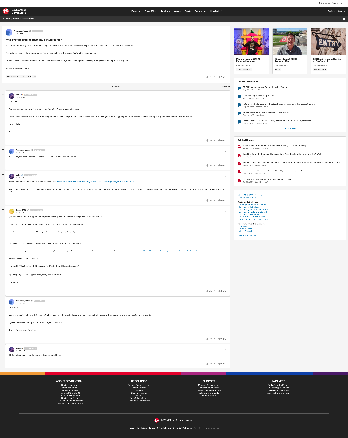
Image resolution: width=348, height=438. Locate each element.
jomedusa (260, 115)
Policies (144, 428)
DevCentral (6, 19)
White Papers (139, 387)
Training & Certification (139, 400)
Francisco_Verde (21, 31)
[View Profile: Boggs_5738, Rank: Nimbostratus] (11, 211)
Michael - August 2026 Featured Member (248, 60)
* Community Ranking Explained (252, 212)
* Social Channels (246, 228)
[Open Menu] (344, 19)
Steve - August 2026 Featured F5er (286, 60)
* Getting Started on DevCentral (252, 204)
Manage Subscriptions (208, 385)
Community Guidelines (70, 395)
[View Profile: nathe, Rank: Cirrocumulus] (11, 96)
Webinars (139, 395)
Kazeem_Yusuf (262, 107)
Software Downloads (209, 393)
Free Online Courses (139, 398)
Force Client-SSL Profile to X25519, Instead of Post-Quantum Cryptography (277, 121)
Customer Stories (139, 393)
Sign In (341, 11)
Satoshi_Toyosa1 (261, 148)
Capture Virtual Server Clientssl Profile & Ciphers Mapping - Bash (272, 171)
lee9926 (259, 90)
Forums (16, 19)
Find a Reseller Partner (278, 385)
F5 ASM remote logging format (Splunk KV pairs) (265, 87)
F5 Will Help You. (252, 195)
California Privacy (164, 428)
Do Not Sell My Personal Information (187, 428)
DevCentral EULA (69, 398)
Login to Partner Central (278, 393)
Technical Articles (69, 390)
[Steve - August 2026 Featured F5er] (290, 41)
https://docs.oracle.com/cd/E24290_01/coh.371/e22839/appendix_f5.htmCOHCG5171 (95, 181)
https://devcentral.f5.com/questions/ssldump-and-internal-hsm (171, 251)
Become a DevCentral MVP (70, 403)
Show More (291, 128)
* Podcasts (242, 226)
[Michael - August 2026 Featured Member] (251, 41)
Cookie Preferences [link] (211, 428)
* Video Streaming (246, 231)
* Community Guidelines (248, 207)
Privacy (152, 428)
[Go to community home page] (14, 11)
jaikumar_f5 (260, 174)
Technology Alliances (278, 387)
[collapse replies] (3, 94)
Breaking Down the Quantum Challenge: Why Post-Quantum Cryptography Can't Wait (282, 154)
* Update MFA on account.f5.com (253, 219)
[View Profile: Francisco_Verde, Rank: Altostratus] (9, 32)
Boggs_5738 (21, 210)
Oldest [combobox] (226, 87)
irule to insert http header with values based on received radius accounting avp (279, 104)
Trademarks (134, 428)
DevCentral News (243, 66)
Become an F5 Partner (278, 390)
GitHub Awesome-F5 (247, 236)
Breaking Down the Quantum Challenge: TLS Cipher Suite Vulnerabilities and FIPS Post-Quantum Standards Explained (292, 162)
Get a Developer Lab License (69, 400)
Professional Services (209, 387)
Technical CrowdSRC (70, 393)
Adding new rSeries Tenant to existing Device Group (266, 112)
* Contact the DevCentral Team (252, 217)
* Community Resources (248, 214)
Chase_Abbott (261, 157)
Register (331, 11)
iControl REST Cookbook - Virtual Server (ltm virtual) (267, 179)
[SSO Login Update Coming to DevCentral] (328, 41)
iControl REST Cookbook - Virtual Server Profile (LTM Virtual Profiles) (274, 145)
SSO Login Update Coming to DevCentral (327, 60)
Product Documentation (139, 385)
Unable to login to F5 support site (258, 95)
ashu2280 (260, 98)
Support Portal (209, 395)
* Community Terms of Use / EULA (253, 209)
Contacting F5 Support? (248, 197)
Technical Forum (28, 19)
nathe (18, 95)
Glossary (139, 390)
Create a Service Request (209, 390)
